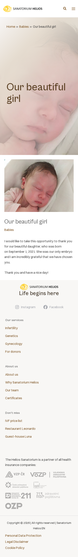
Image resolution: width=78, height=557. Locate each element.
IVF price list (13, 421)
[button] (65, 9)
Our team (12, 390)
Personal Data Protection (23, 536)
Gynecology (13, 344)
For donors (13, 352)
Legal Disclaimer (16, 542)
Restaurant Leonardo (20, 429)
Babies (9, 230)
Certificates (13, 398)
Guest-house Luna (18, 436)
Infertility (11, 328)
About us (11, 374)
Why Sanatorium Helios (22, 382)
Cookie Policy (14, 548)
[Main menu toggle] (73, 8)
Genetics (11, 336)
